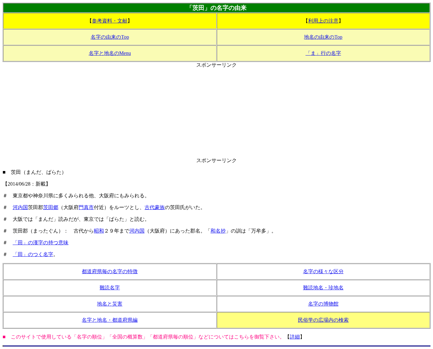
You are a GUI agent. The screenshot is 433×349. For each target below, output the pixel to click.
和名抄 (218, 231)
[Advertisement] (216, 113)
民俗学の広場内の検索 (323, 320)
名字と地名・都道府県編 (110, 320)
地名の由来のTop (323, 37)
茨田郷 (50, 207)
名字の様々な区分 (323, 271)
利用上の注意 (323, 20)
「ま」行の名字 (323, 53)
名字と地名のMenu (110, 53)
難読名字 (110, 287)
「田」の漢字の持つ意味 (40, 242)
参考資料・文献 (109, 20)
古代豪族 (155, 207)
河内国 (20, 207)
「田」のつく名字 (33, 254)
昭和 (99, 231)
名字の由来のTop (110, 37)
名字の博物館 (323, 303)
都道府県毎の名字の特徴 (110, 271)
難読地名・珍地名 (323, 287)
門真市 (86, 207)
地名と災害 (109, 303)
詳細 (295, 336)
